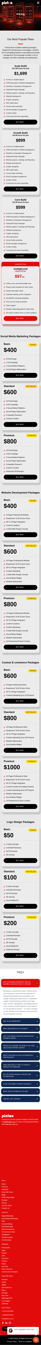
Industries (5, 1244)
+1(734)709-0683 (7, 1311)
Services (5, 1212)
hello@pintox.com (9, 1122)
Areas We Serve (7, 1276)
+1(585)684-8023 (7, 1315)
